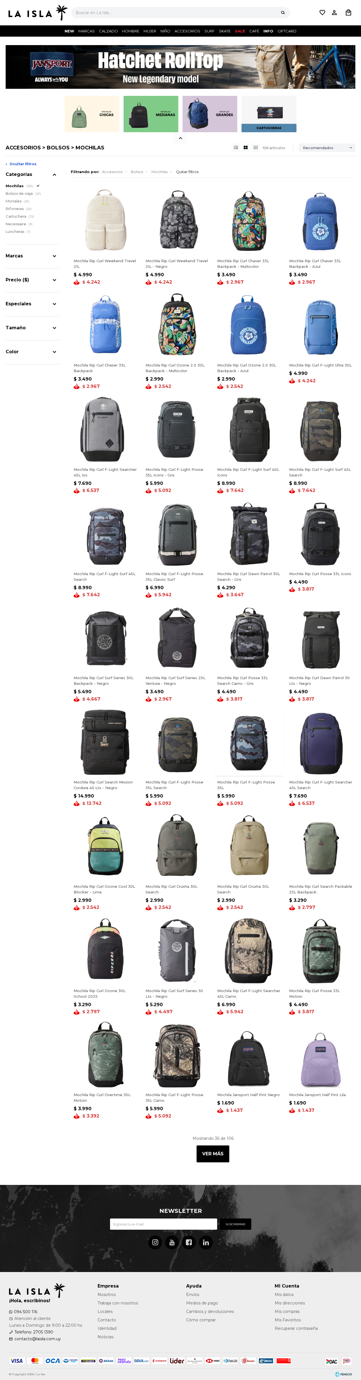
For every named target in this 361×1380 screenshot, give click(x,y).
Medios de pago (202, 1303)
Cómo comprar (201, 1319)
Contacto (107, 1319)
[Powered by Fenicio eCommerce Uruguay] (343, 1374)
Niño (165, 31)
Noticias (105, 1336)
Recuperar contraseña (296, 1328)
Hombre (130, 31)
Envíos (192, 1294)
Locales (105, 1311)
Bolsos (137, 171)
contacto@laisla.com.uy (37, 1338)
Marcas (86, 31)
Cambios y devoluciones (210, 1311)
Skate (225, 31)
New (69, 31)
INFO (268, 31)
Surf (209, 31)
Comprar (105, 248)
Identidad (107, 1328)
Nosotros (107, 1294)
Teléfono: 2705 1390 (33, 1332)
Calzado (108, 31)
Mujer (150, 31)
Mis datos (284, 1294)
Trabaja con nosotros (118, 1303)
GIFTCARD (287, 31)
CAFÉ (254, 31)
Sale (240, 31)
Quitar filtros (187, 171)
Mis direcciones (290, 1303)
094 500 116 (25, 1311)
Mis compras (287, 1311)
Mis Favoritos (288, 1319)
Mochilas (159, 171)
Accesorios (187, 31)
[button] (283, 12)
